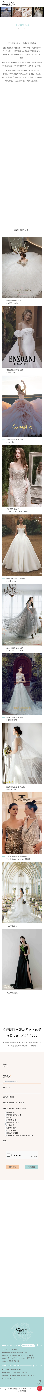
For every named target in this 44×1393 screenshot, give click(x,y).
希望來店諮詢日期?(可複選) (14, 1102)
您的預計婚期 (9, 1097)
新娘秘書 (10, 1125)
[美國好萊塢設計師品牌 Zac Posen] (22, 545)
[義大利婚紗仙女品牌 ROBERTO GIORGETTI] (22, 614)
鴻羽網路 (23, 1391)
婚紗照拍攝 (11, 1120)
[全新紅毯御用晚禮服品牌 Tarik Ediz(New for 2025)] (22, 823)
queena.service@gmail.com (16, 1352)
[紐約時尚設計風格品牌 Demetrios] (22, 753)
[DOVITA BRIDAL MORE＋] (22, 130)
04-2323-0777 (11, 1349)
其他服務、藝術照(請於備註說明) (20, 1135)
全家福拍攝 (11, 1128)
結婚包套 (10, 1117)
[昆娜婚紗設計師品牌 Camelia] (22, 406)
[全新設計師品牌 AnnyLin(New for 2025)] (22, 476)
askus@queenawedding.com (17, 1372)
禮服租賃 (10, 1112)
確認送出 (31, 1167)
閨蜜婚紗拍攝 (12, 1133)
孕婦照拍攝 (11, 1130)
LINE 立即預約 (29, 1346)
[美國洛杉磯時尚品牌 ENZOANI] (22, 337)
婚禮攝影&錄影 (13, 1122)
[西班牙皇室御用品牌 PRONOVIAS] (22, 684)
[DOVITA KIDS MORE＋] (22, 197)
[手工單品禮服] (22, 959)
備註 (5, 1140)
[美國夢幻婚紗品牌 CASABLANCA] (22, 267)
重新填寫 (12, 1167)
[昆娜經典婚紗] (8, 3)
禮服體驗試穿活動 (14, 1115)
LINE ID (6, 1087)
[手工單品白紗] (22, 892)
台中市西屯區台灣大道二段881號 (21, 1355)
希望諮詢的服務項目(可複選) (15, 1108)
